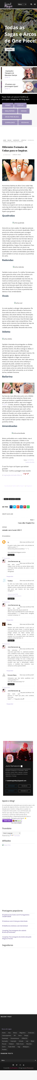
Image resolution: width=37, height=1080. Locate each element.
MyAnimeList (24, 790)
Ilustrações (5, 1041)
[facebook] (13, 1065)
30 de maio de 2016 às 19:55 (27, 649)
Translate (17, 835)
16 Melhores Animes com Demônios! (15, 926)
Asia (9, 1033)
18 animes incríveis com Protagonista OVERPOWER (15, 916)
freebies (4, 1049)
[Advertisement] (16, 878)
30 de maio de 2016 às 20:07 (27, 675)
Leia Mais (9, 49)
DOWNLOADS (10, 122)
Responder (11, 555)
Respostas (7, 558)
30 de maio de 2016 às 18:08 (27, 624)
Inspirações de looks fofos (11, 475)
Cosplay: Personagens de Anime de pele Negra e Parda (16, 938)
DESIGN (23, 111)
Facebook (7, 486)
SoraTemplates (14, 1068)
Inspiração (16, 140)
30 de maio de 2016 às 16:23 (27, 542)
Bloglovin (29, 486)
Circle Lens (31, 1033)
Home (4, 140)
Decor (20, 1035)
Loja (27, 1041)
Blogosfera (22, 1033)
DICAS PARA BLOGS (12, 117)
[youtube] (23, 1065)
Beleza (9, 140)
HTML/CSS (24, 1038)
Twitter (14, 486)
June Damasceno (13, 561)
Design (26, 1035)
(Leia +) (7, 77)
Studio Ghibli (11, 1047)
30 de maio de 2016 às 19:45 (27, 563)
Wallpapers (26, 1047)
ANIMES (8, 105)
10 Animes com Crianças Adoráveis (15, 921)
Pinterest (11, 790)
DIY (15, 1035)
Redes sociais (20, 1044)
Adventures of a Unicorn (14, 596)
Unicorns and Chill (13, 594)
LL (8, 542)
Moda (32, 1041)
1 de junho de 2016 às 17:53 (27, 692)
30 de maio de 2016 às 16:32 (27, 580)
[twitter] (16, 1065)
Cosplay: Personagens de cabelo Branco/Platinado (14, 931)
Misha (9, 624)
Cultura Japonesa (6, 1035)
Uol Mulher (30, 460)
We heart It (21, 486)
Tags (19, 1047)
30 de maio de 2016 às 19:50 (27, 607)
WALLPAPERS (10, 111)
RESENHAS (25, 122)
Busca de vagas (7, 1029)
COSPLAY (20, 105)
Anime (4, 1033)
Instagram (11, 785)
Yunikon (10, 581)
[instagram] (20, 1065)
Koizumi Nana (12, 675)
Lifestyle (23, 140)
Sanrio (4, 1047)
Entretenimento (15, 1038)
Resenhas (29, 1044)
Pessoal (4, 1044)
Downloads (5, 1038)
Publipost (11, 1044)
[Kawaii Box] (6, 845)
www (4, 405)
